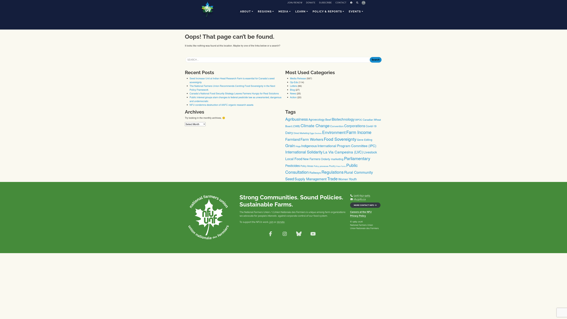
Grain (290, 145)
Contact (341, 2)
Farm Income (358, 132)
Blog (292, 89)
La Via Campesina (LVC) (343, 151)
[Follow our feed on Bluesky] (299, 234)
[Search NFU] (357, 3)
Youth (353, 179)
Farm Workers (311, 139)
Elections (318, 133)
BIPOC (358, 119)
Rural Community (358, 172)
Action (293, 97)
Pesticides (292, 165)
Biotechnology (343, 119)
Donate (311, 2)
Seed (289, 178)
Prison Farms (341, 166)
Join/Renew (295, 2)
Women (343, 179)
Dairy (289, 132)
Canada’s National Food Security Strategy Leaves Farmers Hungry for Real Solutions (234, 93)
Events (355, 11)
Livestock (370, 152)
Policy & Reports (327, 11)
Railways (315, 172)
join (271, 222)
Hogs (298, 146)
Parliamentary (357, 158)
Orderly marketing (332, 159)
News (293, 93)
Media (283, 11)
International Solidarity (304, 151)
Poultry (332, 166)
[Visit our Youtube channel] (313, 234)
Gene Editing (364, 139)
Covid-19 (371, 126)
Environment (334, 132)
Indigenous (309, 145)
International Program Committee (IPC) (346, 145)
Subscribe (325, 2)
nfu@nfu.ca (360, 199)
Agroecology (316, 119)
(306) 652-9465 (362, 195)
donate (281, 222)
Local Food (293, 158)
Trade (332, 179)
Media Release (298, 78)
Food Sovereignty (340, 139)
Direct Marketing (301, 133)
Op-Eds (294, 82)
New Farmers (311, 159)
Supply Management (311, 178)
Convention (337, 126)
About (245, 11)
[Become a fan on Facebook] (270, 234)
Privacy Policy (358, 215)
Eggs (312, 133)
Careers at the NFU (361, 212)
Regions (265, 11)
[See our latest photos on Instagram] (284, 234)
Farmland (292, 139)
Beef (328, 119)
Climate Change (315, 125)
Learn (300, 11)
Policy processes (321, 166)
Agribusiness (296, 119)
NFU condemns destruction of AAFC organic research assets (221, 104)
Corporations (354, 125)
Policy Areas (306, 165)
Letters (293, 86)
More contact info (364, 205)
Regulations (332, 172)
